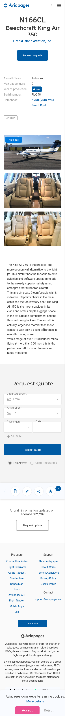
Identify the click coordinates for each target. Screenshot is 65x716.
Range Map (16, 583)
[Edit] (27, 491)
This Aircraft (20, 462)
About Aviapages (48, 561)
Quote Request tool (46, 462)
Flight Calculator (17, 567)
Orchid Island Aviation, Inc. (32, 41)
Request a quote (32, 55)
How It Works (48, 567)
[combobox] (32, 399)
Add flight (16, 436)
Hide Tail (14, 139)
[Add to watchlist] (50, 491)
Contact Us (32, 623)
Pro (37, 89)
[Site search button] (52, 5)
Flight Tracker (17, 600)
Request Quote (32, 449)
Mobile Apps (17, 606)
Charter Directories (17, 561)
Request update (32, 525)
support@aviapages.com (49, 599)
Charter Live (17, 578)
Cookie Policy (48, 583)
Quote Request (16, 572)
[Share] (38, 491)
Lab (17, 611)
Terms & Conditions (48, 572)
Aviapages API (16, 595)
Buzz (17, 589)
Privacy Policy (48, 578)
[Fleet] (15, 491)
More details (35, 701)
